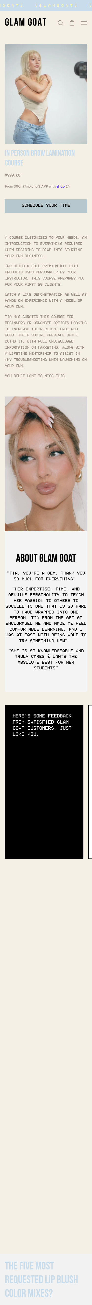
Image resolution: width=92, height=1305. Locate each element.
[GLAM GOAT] (26, 23)
